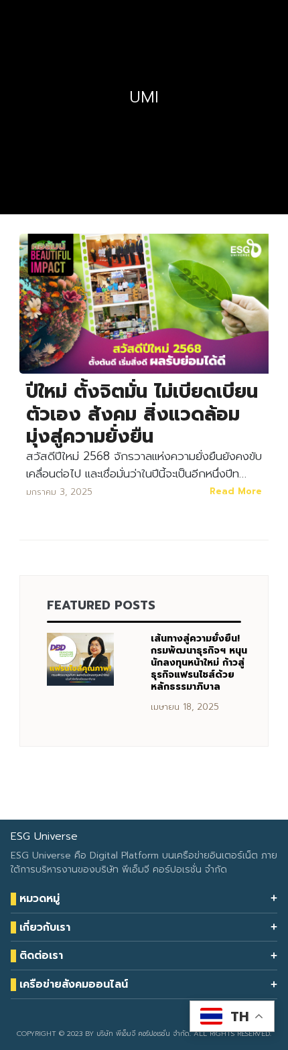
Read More (236, 491)
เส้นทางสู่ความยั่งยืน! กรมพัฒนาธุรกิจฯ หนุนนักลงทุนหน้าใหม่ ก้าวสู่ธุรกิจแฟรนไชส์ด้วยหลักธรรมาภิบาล (199, 662)
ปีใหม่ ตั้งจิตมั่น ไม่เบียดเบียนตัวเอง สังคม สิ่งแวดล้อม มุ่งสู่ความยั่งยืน (142, 414)
